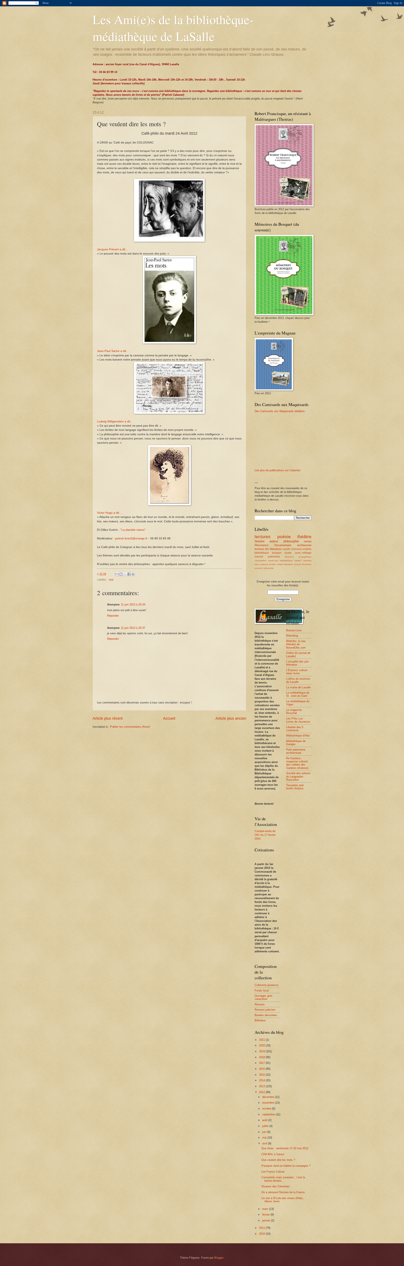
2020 (262, 1045)
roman (307, 541)
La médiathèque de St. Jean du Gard (297, 694)
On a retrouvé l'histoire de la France (283, 1192)
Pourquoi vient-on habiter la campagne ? (285, 1165)
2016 (262, 1068)
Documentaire (282, 545)
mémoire (307, 560)
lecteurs (259, 549)
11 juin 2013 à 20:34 (133, 604)
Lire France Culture (272, 1171)
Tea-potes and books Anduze (294, 787)
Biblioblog (292, 635)
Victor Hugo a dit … (110, 512)
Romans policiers (265, 1009)
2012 (262, 1092)
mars (265, 1208)
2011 (262, 1227)
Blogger (218, 1257)
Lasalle (286, 549)
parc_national (261, 564)
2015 (262, 1074)
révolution (306, 564)
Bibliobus (260, 1020)
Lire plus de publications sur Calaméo (277, 470)
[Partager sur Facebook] (129, 574)
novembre (268, 1102)
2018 (262, 1057)
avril (265, 1143)
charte (288, 553)
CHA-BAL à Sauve (272, 1154)
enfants (307, 549)
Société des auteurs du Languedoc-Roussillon (298, 776)
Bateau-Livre (294, 630)
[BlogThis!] (121, 574)
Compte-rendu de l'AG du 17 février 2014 (265, 834)
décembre (268, 1097)
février (266, 1214)
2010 (262, 1233)
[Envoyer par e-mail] (117, 574)
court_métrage (303, 553)
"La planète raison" (133, 529)
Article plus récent (108, 718)
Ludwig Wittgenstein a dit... (115, 421)
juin (264, 1131)
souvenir (259, 568)
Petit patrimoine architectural (295, 751)
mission (298, 560)
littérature (275, 549)
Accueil (169, 718)
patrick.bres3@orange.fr (131, 538)
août (265, 1120)
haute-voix (273, 560)
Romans (260, 1004)
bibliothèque (262, 553)
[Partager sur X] (125, 574)
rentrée (272, 564)
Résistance (261, 545)
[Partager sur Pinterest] (133, 574)
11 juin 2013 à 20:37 (133, 627)
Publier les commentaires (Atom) (130, 726)
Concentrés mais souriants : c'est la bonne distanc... (283, 1179)
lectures (263, 536)
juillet (265, 1126)
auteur (274, 541)
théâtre (304, 536)
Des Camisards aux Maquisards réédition (280, 411)
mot (111, 579)
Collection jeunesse (266, 985)
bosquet (276, 553)
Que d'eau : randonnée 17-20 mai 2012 (284, 1148)
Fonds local (262, 990)
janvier (266, 1220)
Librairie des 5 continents (294, 729)
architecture (304, 545)
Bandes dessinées (266, 1015)
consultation (260, 560)
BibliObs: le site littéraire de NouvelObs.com (296, 644)
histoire (259, 541)
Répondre (113, 615)
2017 (262, 1062)
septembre (269, 1114)
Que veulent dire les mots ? (278, 1159)
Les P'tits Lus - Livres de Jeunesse (298, 720)
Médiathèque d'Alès (298, 735)
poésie (284, 536)
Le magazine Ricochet (294, 711)
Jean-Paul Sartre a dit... (113, 351)
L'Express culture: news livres (297, 672)
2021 (262, 1039)
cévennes (296, 549)
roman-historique (285, 564)
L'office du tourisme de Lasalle (298, 680)
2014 (262, 1080)
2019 (262, 1051)
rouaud (297, 564)
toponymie (268, 568)
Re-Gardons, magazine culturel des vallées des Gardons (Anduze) (297, 763)
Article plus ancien (230, 718)
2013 (262, 1086)
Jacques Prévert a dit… (112, 249)
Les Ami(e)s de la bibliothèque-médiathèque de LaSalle (173, 28)
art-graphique (304, 557)
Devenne (289, 557)
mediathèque (286, 560)
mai (264, 1137)
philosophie (291, 541)
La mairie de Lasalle (298, 687)
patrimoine (274, 556)
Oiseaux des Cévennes (275, 1186)
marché (259, 556)
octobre (267, 1108)
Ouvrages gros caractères (263, 997)
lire (267, 549)
